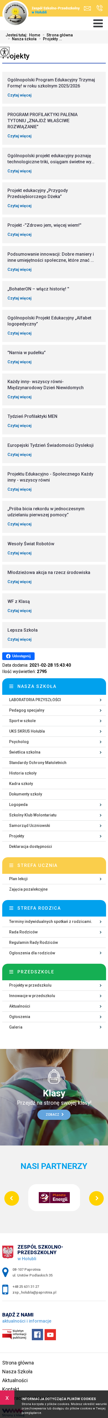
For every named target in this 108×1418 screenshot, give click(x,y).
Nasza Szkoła (17, 1371)
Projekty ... (50, 39)
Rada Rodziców (23, 932)
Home (34, 35)
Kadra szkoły (21, 783)
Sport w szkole (22, 721)
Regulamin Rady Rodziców (33, 942)
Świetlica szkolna (24, 752)
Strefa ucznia (37, 865)
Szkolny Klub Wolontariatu (32, 815)
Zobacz (53, 1115)
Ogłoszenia (19, 1016)
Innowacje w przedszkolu (32, 996)
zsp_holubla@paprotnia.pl (89, 8)
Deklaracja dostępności (30, 846)
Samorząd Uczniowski (29, 825)
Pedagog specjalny (26, 710)
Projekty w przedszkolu (30, 985)
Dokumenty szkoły (25, 794)
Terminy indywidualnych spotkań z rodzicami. (50, 921)
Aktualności (19, 1006)
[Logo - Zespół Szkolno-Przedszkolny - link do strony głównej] (42, 10)
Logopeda (18, 804)
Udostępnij (21, 656)
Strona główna (57, 35)
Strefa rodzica (39, 908)
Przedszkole (35, 971)
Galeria (15, 1027)
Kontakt (10, 1389)
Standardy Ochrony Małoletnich (37, 762)
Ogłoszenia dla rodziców (32, 953)
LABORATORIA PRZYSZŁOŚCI (35, 700)
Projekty (16, 56)
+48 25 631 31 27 (98, 8)
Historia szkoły (23, 773)
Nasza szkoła (22, 39)
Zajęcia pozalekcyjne (28, 889)
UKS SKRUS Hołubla (27, 731)
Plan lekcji (18, 879)
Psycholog (19, 741)
